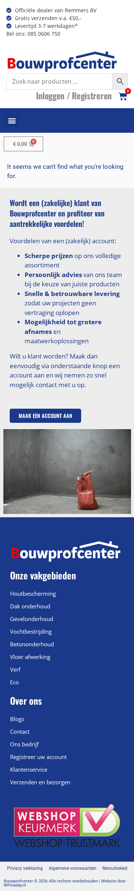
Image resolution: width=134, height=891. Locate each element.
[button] (12, 121)
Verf (15, 669)
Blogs (17, 719)
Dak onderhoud (30, 606)
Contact (19, 731)
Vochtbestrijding (31, 631)
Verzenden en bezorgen (40, 782)
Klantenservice (28, 769)
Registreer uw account (38, 756)
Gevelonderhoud (31, 619)
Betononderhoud (32, 644)
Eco (14, 682)
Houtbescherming (33, 593)
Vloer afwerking (30, 656)
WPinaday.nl (15, 885)
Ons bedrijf (24, 744)
